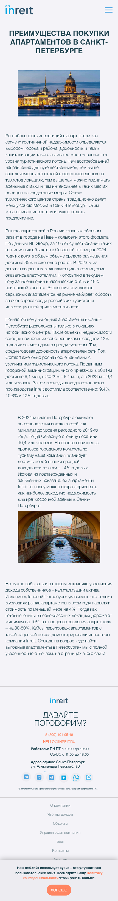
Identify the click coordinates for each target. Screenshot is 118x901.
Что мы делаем (60, 814)
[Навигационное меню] (109, 10)
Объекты (60, 823)
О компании (60, 805)
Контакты (60, 850)
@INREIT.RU (65, 741)
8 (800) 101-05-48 (59, 734)
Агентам (61, 859)
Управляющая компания (60, 832)
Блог (60, 841)
